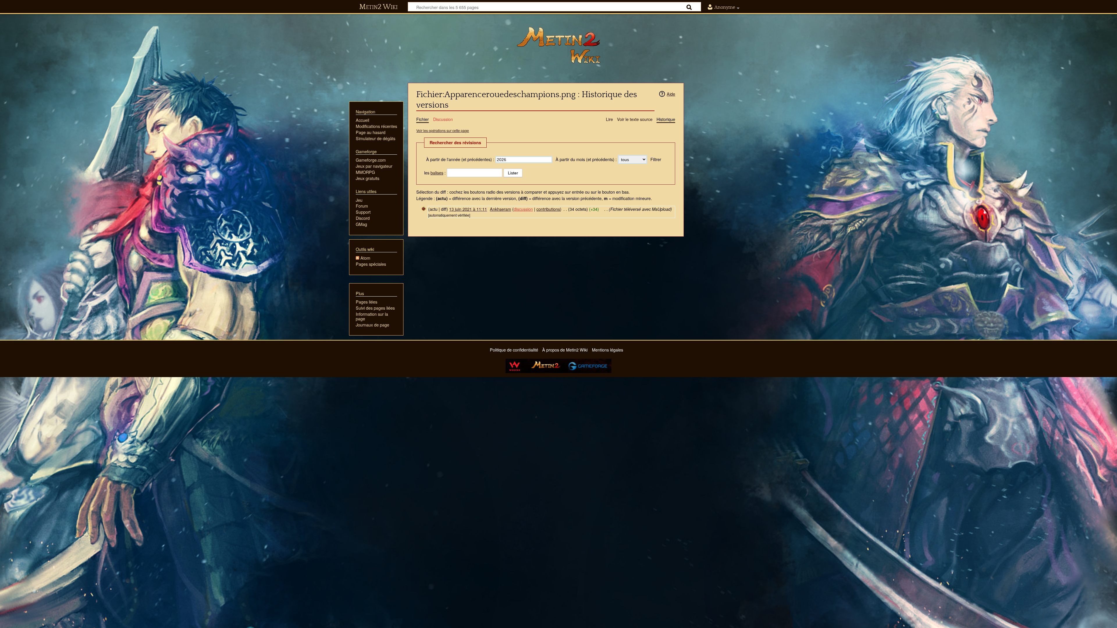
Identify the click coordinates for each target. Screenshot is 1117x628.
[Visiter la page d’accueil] (558, 45)
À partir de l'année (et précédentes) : (460, 159)
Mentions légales (607, 350)
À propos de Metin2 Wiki (565, 350)
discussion (523, 209)
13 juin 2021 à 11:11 (468, 209)
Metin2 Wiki (378, 7)
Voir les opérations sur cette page (442, 130)
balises (437, 173)
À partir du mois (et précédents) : (586, 159)
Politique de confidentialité (514, 350)
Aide (671, 94)
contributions (548, 209)
